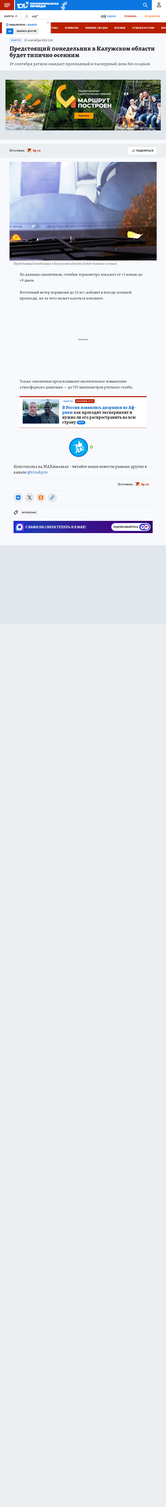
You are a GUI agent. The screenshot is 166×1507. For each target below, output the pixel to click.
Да (9, 31)
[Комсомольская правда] (38, 5)
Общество (16, 40)
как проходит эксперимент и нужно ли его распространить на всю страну (99, 415)
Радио (111, 16)
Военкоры (72, 27)
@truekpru (37, 472)
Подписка (152, 16)
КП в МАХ (119, 27)
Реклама (130, 16)
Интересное (29, 512)
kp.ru (37, 150)
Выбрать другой (26, 31)
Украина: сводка (96, 27)
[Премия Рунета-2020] (63, 5)
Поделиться (144, 150)
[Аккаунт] (159, 5)
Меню (7, 5)
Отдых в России (143, 27)
